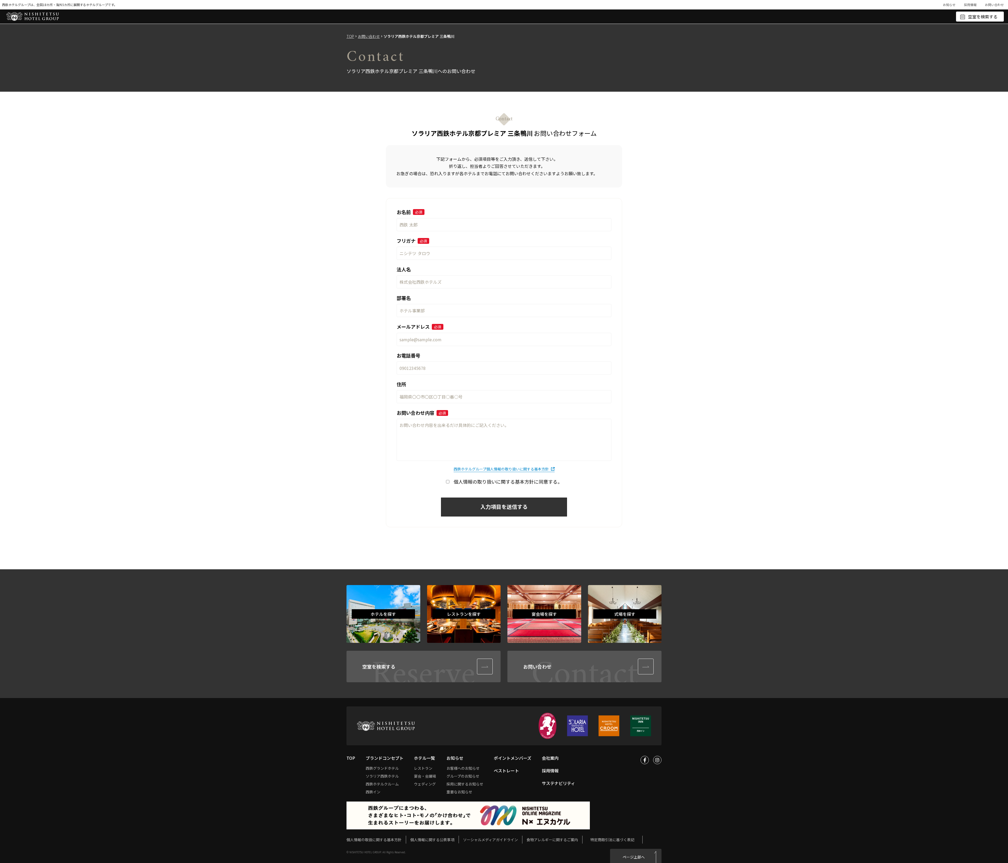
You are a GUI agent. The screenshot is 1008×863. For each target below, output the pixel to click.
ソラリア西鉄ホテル (382, 776)
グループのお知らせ (463, 776)
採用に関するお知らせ (465, 784)
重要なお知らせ (459, 792)
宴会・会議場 (425, 776)
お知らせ (949, 4)
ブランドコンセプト (384, 758)
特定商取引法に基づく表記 (612, 839)
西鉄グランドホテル (382, 768)
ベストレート (506, 770)
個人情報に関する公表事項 (432, 839)
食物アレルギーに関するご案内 (552, 839)
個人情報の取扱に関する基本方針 (374, 839)
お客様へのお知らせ (463, 768)
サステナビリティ (558, 783)
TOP (350, 36)
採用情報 (970, 4)
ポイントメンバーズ (512, 758)
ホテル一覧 (424, 758)
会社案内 (550, 758)
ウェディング (425, 784)
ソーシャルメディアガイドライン (490, 839)
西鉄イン (373, 792)
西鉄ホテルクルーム (382, 784)
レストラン (423, 768)
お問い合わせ (994, 4)
